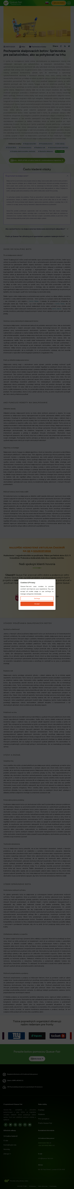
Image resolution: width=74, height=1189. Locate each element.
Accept (37, 604)
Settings (37, 598)
